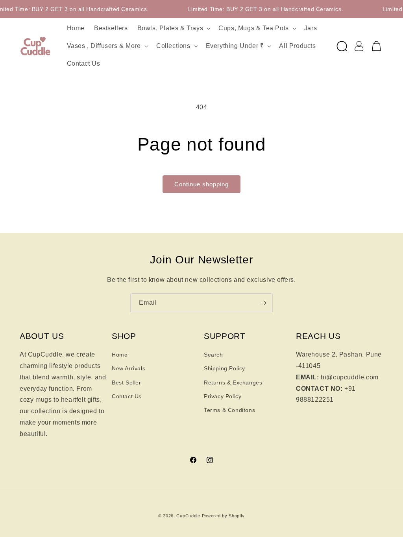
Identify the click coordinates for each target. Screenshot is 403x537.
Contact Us (127, 396)
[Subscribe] (263, 303)
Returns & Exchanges (233, 382)
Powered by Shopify (223, 515)
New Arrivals (128, 368)
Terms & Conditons (229, 410)
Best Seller (126, 382)
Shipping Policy (224, 368)
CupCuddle (188, 515)
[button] (173, 28)
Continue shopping (201, 184)
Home (120, 354)
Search (213, 354)
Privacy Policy (222, 396)
